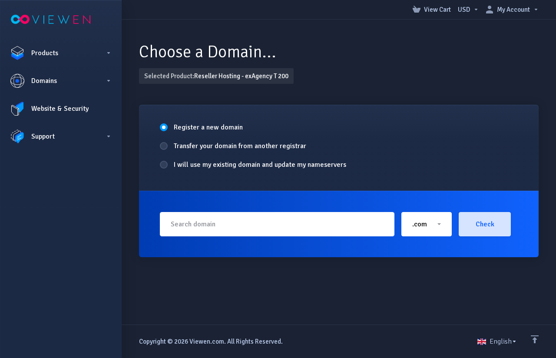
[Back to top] (535, 339)
